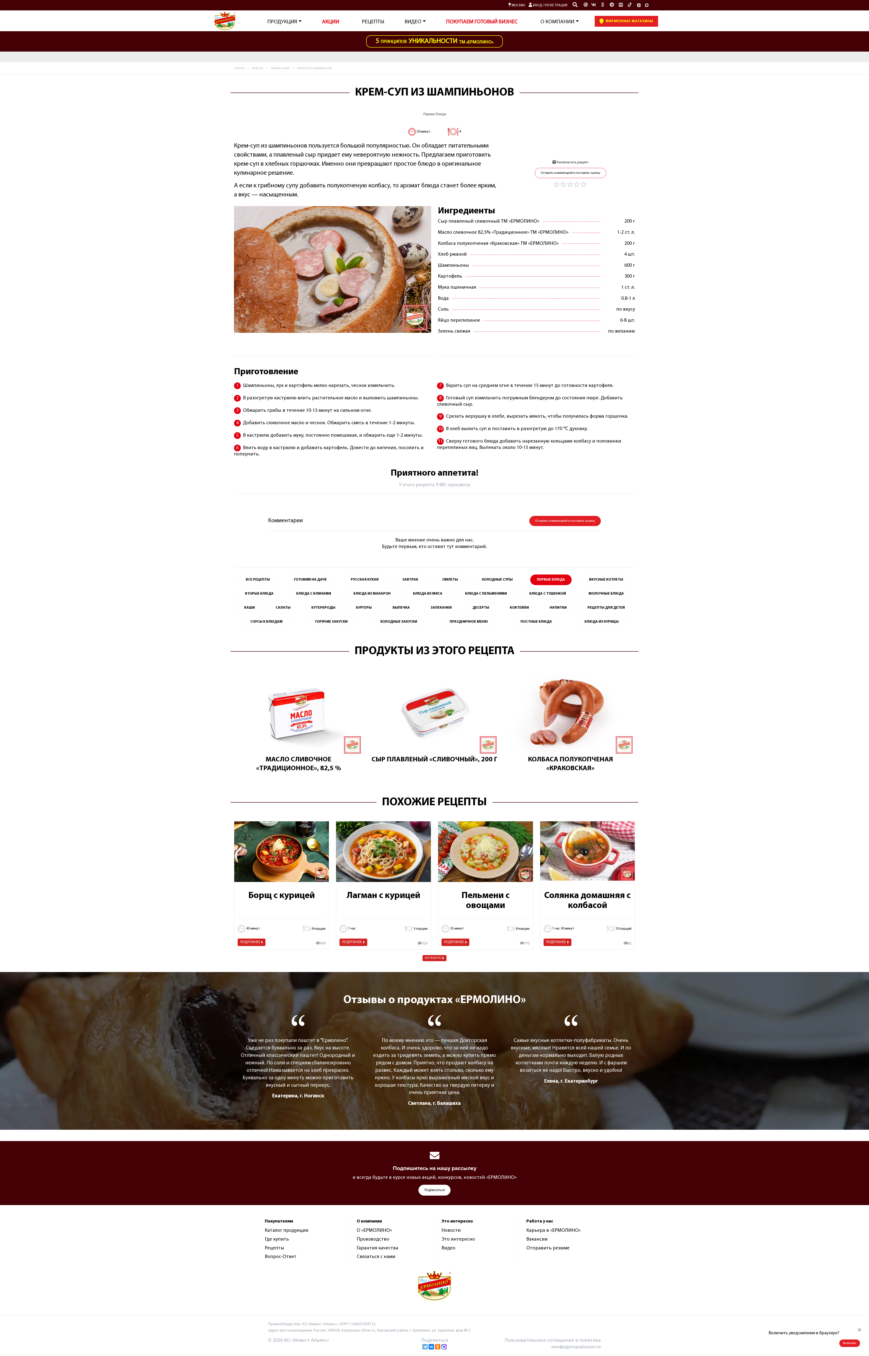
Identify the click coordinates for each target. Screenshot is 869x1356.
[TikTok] (629, 5)
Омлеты (450, 579)
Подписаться (434, 1190)
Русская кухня (365, 579)
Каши (249, 608)
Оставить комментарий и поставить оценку (570, 173)
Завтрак (410, 579)
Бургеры (364, 608)
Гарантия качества (377, 1248)
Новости (451, 1230)
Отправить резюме (548, 1248)
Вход (537, 5)
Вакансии (537, 1239)
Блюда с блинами (313, 594)
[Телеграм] (611, 5)
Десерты (481, 608)
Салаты (283, 608)
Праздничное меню (469, 622)
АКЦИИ (330, 22)
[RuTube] (620, 5)
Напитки (558, 608)
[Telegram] (425, 1346)
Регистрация (555, 5)
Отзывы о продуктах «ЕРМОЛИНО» (434, 1000)
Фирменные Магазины (629, 21)
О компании (557, 22)
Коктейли (519, 608)
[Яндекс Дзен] (638, 5)
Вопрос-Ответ (280, 1256)
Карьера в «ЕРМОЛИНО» (553, 1230)
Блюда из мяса (427, 594)
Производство (373, 1239)
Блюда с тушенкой (547, 594)
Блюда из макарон (372, 594)
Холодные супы (497, 579)
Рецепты (373, 22)
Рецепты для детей (606, 608)
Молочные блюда (606, 594)
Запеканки (441, 608)
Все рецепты (433, 958)
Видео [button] (413, 22)
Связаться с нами (376, 1256)
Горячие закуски (331, 622)
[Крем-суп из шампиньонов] (332, 269)
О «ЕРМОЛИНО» (374, 1230)
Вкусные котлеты (606, 579)
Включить (849, 1343)
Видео (448, 1248)
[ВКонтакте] (431, 1346)
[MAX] (646, 5)
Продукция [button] (282, 22)
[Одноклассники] (602, 5)
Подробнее (250, 942)
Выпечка (401, 608)
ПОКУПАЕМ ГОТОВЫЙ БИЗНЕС (482, 22)
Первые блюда (434, 114)
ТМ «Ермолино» (434, 41)
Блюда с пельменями (486, 594)
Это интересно (458, 1239)
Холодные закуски (398, 622)
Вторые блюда (259, 594)
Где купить (277, 1239)
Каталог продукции (286, 1230)
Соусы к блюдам (266, 622)
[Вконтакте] (593, 5)
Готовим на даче (310, 579)
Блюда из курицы (602, 622)
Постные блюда (536, 622)
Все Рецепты (258, 579)
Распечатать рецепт (572, 162)
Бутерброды (323, 608)
